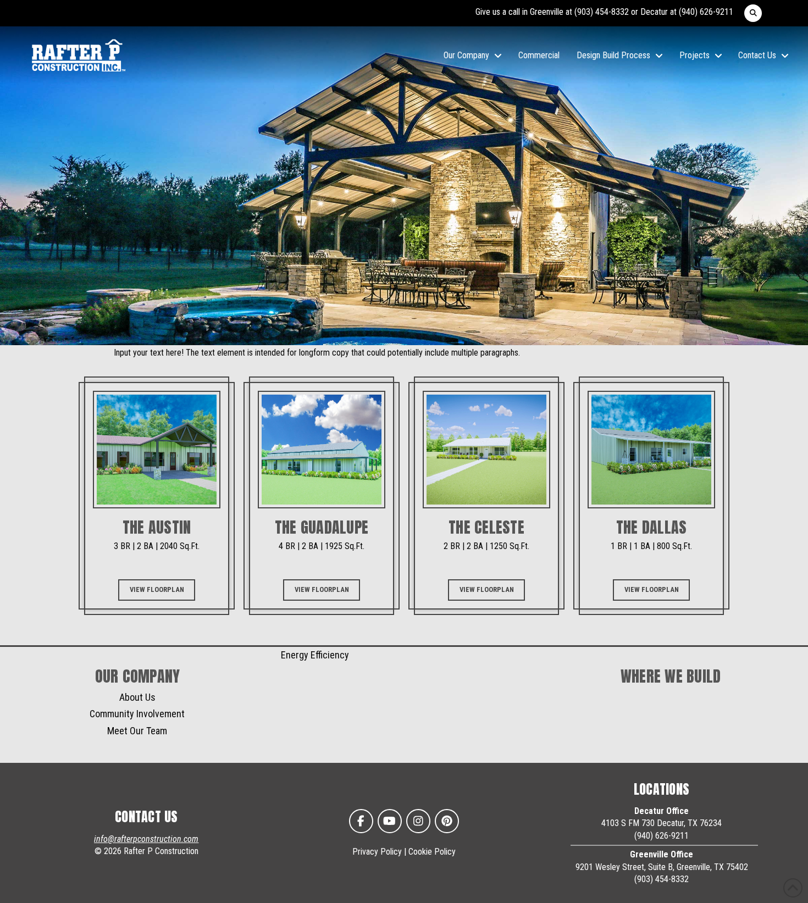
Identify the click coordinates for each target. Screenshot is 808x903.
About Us (137, 697)
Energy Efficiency (315, 655)
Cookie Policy (432, 851)
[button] (753, 13)
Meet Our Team (137, 730)
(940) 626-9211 (706, 12)
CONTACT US (146, 817)
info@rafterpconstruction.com (146, 839)
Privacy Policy (377, 851)
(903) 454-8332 (601, 12)
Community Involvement (137, 713)
